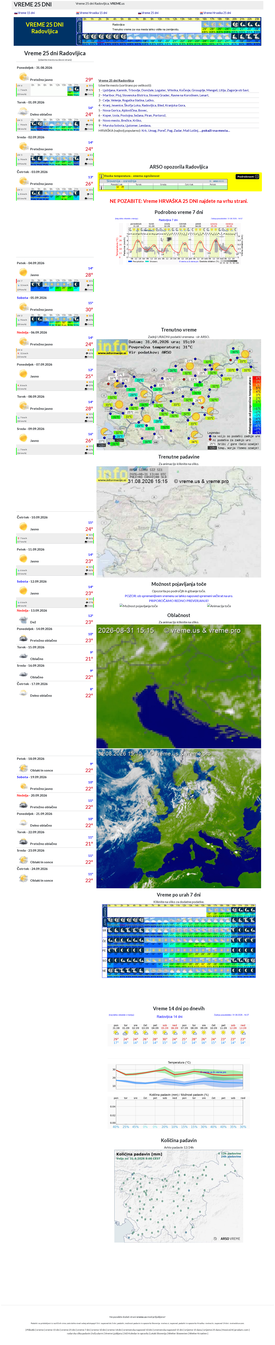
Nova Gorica (111, 110)
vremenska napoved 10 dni (137, 1329)
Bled (160, 105)
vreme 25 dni (68, 1329)
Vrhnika (172, 90)
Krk (144, 130)
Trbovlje (134, 90)
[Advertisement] (55, 229)
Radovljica (149, 105)
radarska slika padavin (78, 1333)
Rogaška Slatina (133, 100)
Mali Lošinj (190, 130)
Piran (148, 115)
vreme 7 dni (83, 1329)
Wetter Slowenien (178, 1333)
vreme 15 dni (52, 1329)
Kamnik (121, 90)
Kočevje (184, 90)
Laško (149, 100)
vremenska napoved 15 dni (168, 1329)
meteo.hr (209, 1323)
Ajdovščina (129, 110)
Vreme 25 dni (150, 13)
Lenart (204, 95)
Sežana (138, 115)
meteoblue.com (237, 1323)
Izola (115, 115)
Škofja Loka (132, 105)
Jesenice (117, 105)
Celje (106, 100)
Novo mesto (111, 120)
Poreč (162, 130)
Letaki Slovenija (158, 1333)
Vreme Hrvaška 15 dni (93, 13)
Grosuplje (198, 90)
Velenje (116, 100)
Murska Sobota (113, 125)
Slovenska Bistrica (135, 95)
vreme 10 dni (99, 1329)
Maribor (108, 95)
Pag (170, 130)
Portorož (159, 115)
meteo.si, (165, 1323)
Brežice (126, 120)
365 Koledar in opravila (136, 1333)
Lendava (144, 125)
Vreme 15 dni (26, 13)
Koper (107, 115)
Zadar (178, 130)
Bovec (142, 110)
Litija (222, 90)
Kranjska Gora (175, 105)
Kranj (106, 105)
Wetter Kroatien (198, 1333)
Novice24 (227, 1329)
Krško (137, 120)
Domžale (147, 90)
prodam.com (241, 1329)
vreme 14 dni (115, 1329)
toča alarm (97, 1333)
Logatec (160, 90)
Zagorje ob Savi (237, 90)
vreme (40, 1329)
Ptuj (118, 95)
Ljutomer (131, 125)
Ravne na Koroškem (184, 95)
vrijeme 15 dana (193, 1329)
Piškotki (31, 1329)
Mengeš (212, 90)
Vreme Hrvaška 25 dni (217, 13)
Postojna (126, 115)
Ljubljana (109, 90)
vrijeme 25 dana (212, 1329)
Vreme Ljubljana (113, 1333)
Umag (152, 130)
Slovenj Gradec (159, 95)
